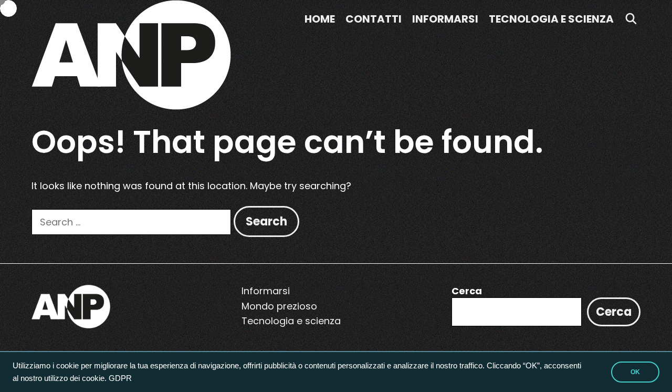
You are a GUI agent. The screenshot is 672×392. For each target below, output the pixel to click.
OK (635, 372)
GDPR (120, 378)
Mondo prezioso (279, 306)
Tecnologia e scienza (551, 19)
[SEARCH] (631, 19)
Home (319, 19)
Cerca (467, 290)
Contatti (373, 19)
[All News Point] (131, 53)
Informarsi (445, 19)
